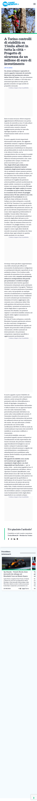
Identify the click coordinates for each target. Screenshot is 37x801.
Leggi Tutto (25, 588)
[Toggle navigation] (34, 4)
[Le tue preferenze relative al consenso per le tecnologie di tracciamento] (34, 798)
